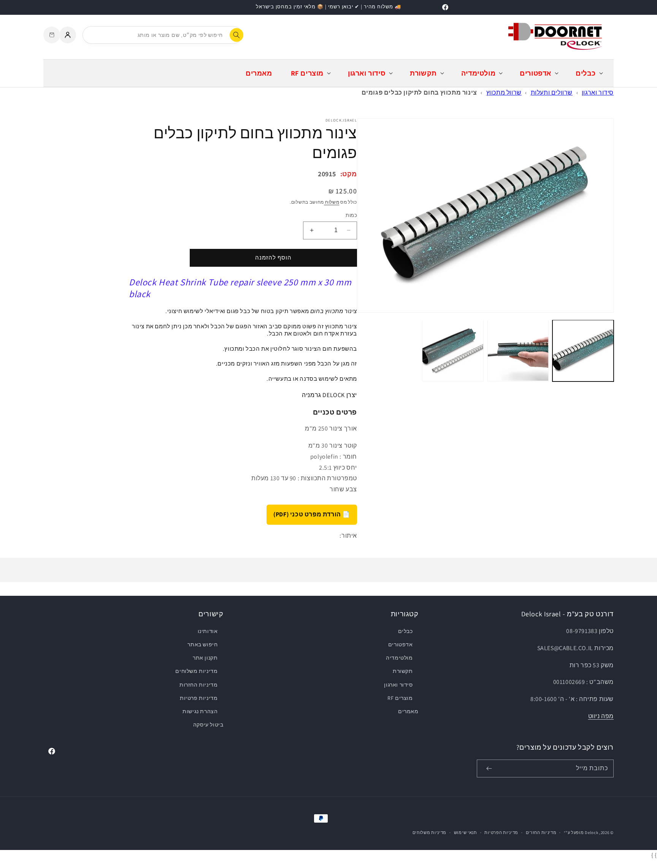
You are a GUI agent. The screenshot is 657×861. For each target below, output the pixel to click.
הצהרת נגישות (199, 711)
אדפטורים (400, 644)
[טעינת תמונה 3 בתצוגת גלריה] (452, 350)
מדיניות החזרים (541, 832)
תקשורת (403, 671)
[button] (588, 73)
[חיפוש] (236, 35)
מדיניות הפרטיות (501, 832)
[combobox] (162, 35)
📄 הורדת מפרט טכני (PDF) (311, 514)
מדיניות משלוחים (196, 671)
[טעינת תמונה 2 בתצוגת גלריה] (518, 350)
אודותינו (208, 631)
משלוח (331, 202)
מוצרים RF (400, 698)
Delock (591, 832)
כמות (351, 215)
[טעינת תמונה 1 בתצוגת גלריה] (583, 350)
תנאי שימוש (465, 832)
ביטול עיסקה (208, 724)
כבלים (405, 631)
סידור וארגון (598, 93)
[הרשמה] (489, 768)
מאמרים (408, 711)
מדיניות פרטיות (198, 698)
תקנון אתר (205, 657)
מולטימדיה (399, 657)
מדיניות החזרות (198, 684)
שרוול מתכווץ (504, 93)
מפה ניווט (601, 716)
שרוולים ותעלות (552, 93)
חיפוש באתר (202, 644)
